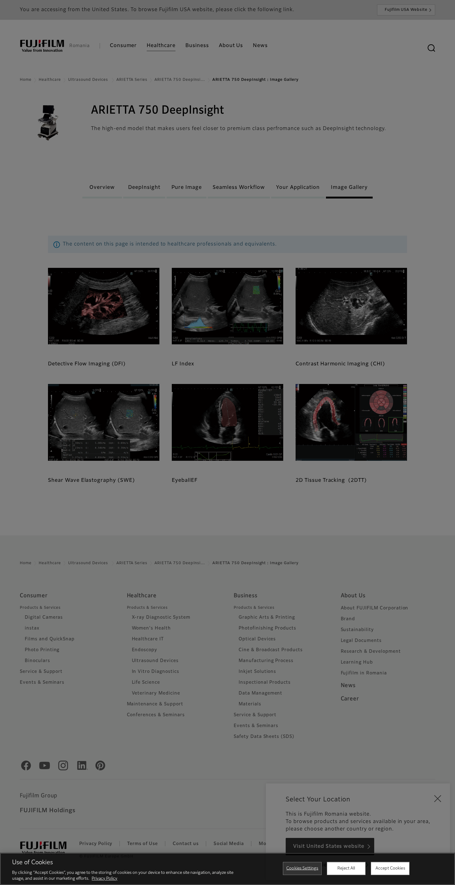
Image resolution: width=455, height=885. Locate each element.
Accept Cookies (390, 868)
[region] (227, 869)
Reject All (346, 868)
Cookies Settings (302, 868)
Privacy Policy (104, 879)
